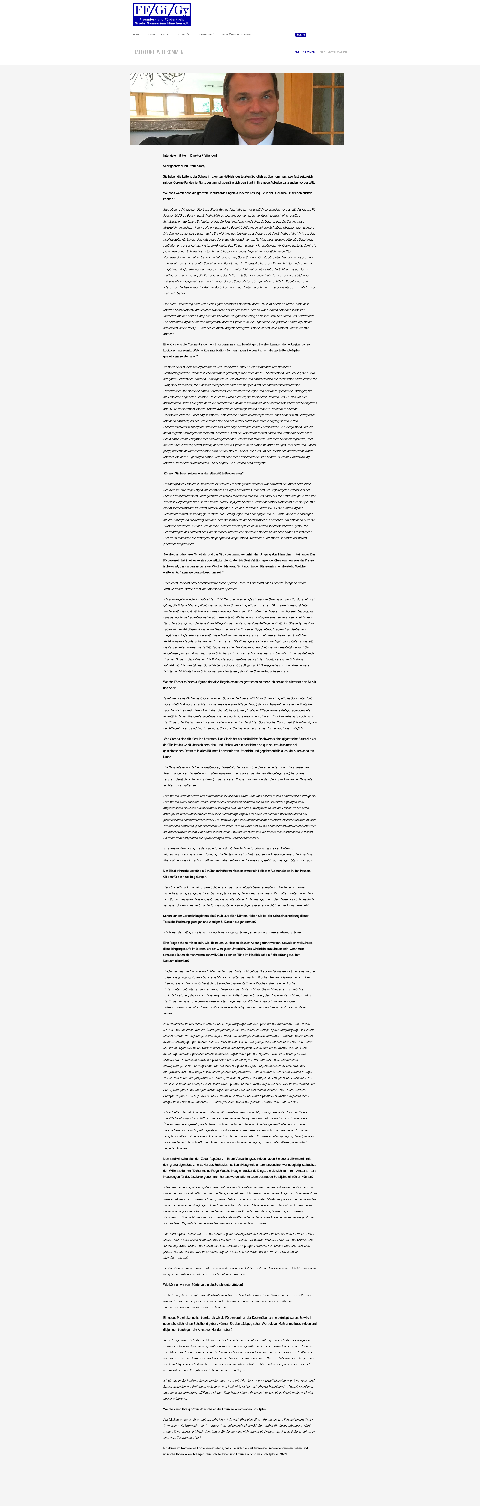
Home (136, 34)
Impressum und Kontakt (236, 34)
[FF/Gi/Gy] (161, 25)
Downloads (207, 34)
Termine (150, 34)
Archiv (165, 34)
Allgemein (309, 52)
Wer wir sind (184, 34)
